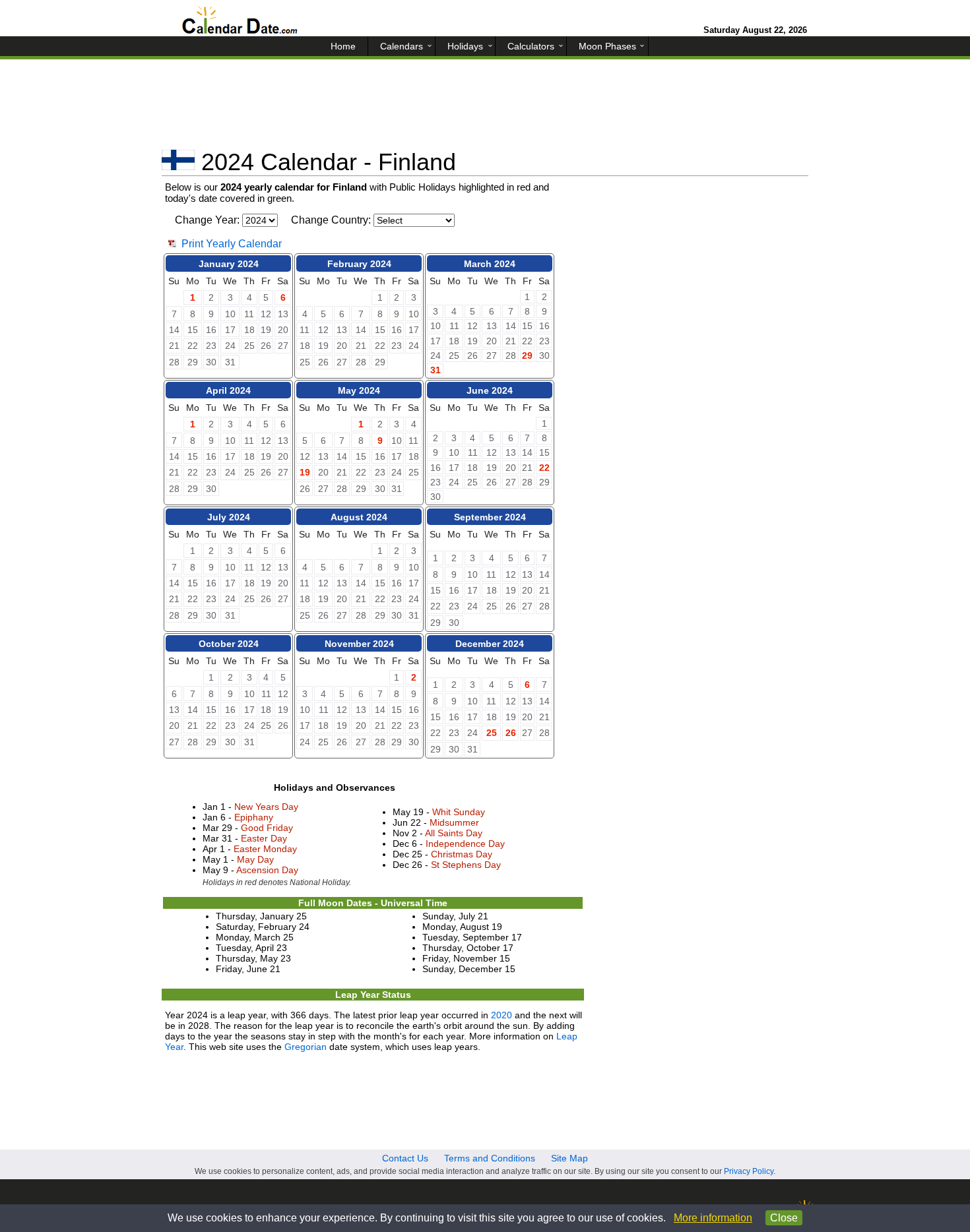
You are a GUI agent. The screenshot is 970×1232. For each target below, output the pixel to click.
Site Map (569, 1158)
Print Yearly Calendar (231, 243)
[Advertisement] (485, 109)
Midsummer (454, 822)
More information (713, 1217)
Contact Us (405, 1158)
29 (527, 355)
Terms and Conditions (489, 1158)
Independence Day (465, 843)
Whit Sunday (458, 812)
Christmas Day (461, 854)
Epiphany (253, 817)
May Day (255, 859)
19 (305, 472)
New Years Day (266, 806)
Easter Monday (265, 849)
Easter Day (264, 838)
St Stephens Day (466, 864)
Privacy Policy (748, 1171)
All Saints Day (453, 833)
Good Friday (267, 827)
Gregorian (305, 1046)
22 (544, 467)
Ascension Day (267, 870)
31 (435, 370)
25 (491, 732)
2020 (501, 1015)
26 (510, 732)
